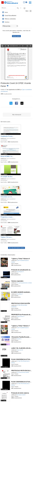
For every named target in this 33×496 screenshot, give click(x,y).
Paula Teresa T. (21, 316)
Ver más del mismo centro (16, 248)
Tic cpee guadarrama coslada (24, 282)
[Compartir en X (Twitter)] (11, 103)
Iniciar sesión (16, 36)
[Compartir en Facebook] (16, 103)
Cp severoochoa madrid (23, 372)
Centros (7, 22)
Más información (16, 114)
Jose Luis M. (20, 350)
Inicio (6, 12)
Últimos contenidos (10, 19)
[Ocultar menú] (29, 11)
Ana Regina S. (20, 271)
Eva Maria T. (20, 294)
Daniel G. (19, 338)
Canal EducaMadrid (10, 15)
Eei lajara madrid (21, 394)
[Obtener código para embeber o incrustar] (21, 103)
